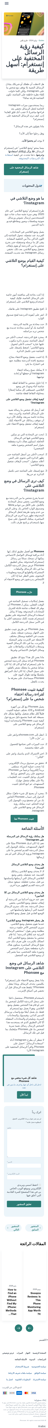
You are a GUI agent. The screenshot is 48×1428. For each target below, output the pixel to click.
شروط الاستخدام (22, 1366)
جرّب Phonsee (24, 592)
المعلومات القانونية (22, 1379)
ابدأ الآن (24, 1094)
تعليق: (9, 1128)
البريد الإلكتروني (13, 1174)
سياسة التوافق (40, 1373)
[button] (24, 1426)
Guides (41, 40)
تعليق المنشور (24, 1204)
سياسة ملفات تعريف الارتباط (20, 1373)
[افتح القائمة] (6, 3)
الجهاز (27, 1353)
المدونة (32, 1359)
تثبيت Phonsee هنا (24, 818)
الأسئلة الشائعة (21, 1359)
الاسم (9, 1162)
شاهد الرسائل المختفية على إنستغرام (24, 169)
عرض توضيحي (8, 1353)
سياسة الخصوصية (39, 1366)
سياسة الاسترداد (39, 1379)
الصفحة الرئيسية (39, 1353)
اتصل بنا (9, 1379)
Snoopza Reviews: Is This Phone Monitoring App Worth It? (34, 1304)
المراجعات (42, 1359)
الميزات (20, 1353)
